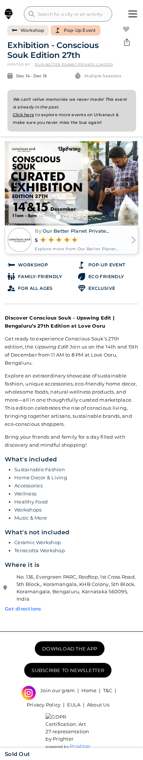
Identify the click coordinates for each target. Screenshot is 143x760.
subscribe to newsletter (68, 670)
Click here (23, 114)
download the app (69, 649)
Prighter (80, 746)
